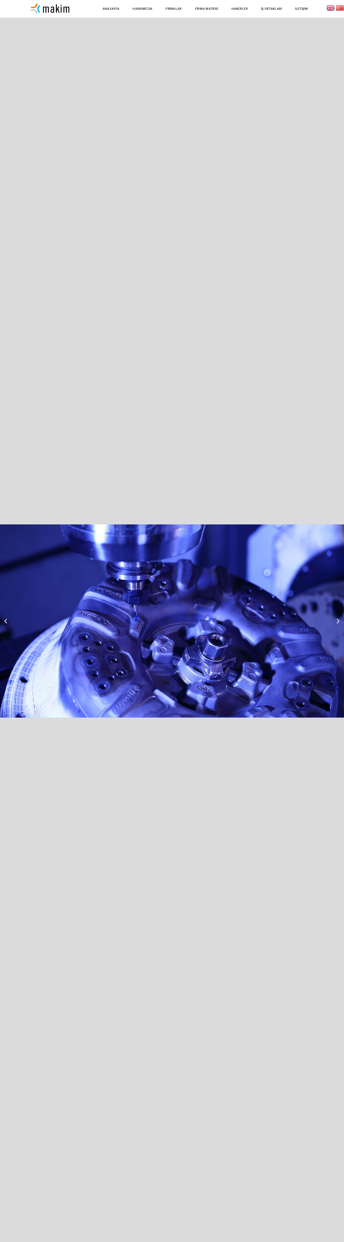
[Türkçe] (340, 7)
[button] (6, 621)
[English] (331, 7)
